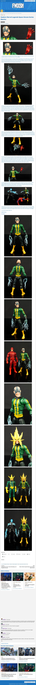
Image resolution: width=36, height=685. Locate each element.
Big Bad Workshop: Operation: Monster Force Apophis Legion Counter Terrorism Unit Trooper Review (6, 585)
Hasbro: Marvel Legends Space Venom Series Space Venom (27, 566)
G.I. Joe (14, 582)
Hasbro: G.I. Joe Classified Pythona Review (17, 585)
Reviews (2, 582)
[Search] (34, 11)
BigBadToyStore (3, 212)
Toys (5, 582)
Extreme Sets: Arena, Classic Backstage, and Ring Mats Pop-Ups (8, 566)
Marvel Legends (30, 582)
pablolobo (7, 23)
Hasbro (17, 582)
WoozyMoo (3, 213)
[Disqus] (18, 604)
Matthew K (8, 589)
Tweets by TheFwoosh (4, 643)
